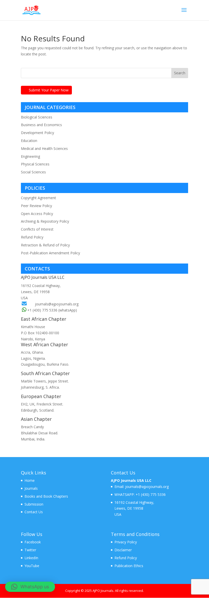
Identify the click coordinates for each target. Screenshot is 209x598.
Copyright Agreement (38, 197)
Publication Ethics (128, 565)
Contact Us (33, 511)
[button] (30, 587)
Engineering (30, 156)
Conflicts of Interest (37, 229)
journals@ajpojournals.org (57, 304)
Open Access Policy (37, 213)
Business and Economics (41, 124)
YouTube (31, 565)
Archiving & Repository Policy (45, 221)
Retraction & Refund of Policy (45, 245)
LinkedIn (31, 557)
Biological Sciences (36, 117)
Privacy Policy (125, 542)
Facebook (32, 542)
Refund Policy (32, 237)
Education (29, 140)
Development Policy (37, 132)
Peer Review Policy (36, 205)
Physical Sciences (35, 164)
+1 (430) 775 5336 (150, 494)
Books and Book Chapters (46, 496)
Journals (31, 488)
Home (29, 480)
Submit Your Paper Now (49, 90)
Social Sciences (33, 172)
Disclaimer (123, 549)
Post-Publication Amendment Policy (50, 252)
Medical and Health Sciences (44, 148)
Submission (33, 504)
